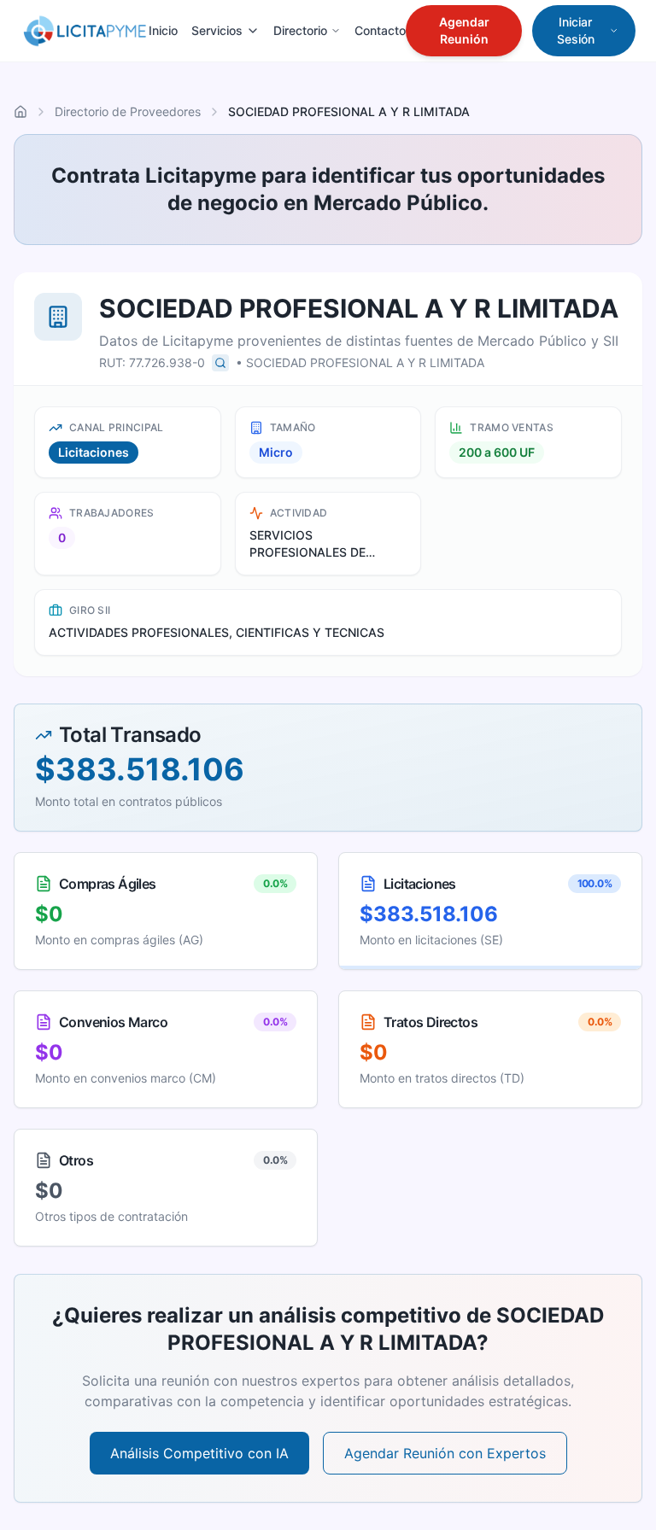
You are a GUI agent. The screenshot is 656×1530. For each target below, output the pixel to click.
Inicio (163, 30)
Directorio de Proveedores (128, 111)
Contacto (380, 30)
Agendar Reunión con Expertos (445, 1453)
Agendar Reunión (464, 30)
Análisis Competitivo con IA (199, 1453)
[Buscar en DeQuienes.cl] (220, 362)
